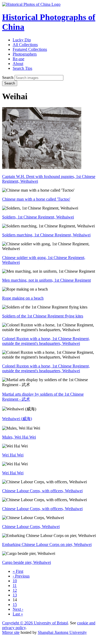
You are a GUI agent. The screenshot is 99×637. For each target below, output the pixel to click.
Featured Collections (30, 49)
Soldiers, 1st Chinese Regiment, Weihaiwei (38, 217)
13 (15, 595)
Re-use (18, 59)
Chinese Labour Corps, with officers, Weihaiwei (42, 491)
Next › (18, 609)
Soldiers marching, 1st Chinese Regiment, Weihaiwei (46, 235)
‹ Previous (21, 576)
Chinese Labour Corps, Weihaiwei (31, 526)
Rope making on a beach (23, 298)
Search (7, 77)
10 (15, 581)
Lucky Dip (22, 40)
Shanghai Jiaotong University (62, 632)
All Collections (25, 44)
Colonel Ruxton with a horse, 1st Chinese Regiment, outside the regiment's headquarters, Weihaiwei (46, 341)
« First (18, 571)
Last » (18, 614)
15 (15, 604)
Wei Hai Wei (12, 455)
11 (15, 585)
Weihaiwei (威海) (17, 418)
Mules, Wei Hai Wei (19, 437)
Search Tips (22, 68)
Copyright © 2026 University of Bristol (35, 623)
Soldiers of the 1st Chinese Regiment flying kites (42, 316)
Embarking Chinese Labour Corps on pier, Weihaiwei (47, 544)
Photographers (25, 54)
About (18, 63)
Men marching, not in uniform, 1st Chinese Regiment (46, 280)
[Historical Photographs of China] (31, 4)
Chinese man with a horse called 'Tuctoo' (36, 199)
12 (15, 590)
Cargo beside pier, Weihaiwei (26, 562)
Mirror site (11, 632)
